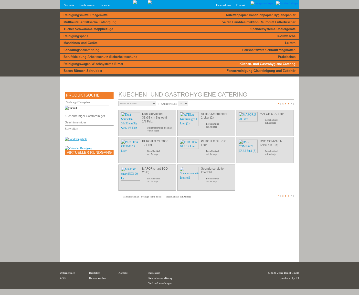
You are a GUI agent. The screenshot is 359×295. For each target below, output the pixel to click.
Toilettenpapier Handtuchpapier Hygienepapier (260, 15)
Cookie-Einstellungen (160, 283)
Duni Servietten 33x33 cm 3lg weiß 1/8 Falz (154, 117)
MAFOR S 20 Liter (272, 114)
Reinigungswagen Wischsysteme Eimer (93, 64)
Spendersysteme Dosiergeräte (273, 29)
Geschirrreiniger (75, 122)
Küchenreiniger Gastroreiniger (85, 116)
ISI (297, 278)
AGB (62, 278)
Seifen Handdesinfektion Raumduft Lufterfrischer (259, 22)
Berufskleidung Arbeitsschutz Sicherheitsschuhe (100, 57)
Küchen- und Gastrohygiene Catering (268, 64)
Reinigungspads (75, 36)
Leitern (290, 43)
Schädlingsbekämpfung (81, 50)
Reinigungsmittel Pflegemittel (85, 15)
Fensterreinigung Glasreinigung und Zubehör (261, 71)
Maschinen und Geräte (80, 43)
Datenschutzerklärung (160, 278)
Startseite (69, 5)
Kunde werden (87, 5)
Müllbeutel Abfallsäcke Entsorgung (89, 22)
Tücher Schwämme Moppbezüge (88, 29)
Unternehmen (67, 272)
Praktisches (287, 57)
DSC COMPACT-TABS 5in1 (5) (271, 143)
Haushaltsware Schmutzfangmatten (269, 50)
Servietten (71, 129)
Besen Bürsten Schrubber (82, 71)
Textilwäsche (286, 36)
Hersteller (105, 5)
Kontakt (240, 5)
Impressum (154, 272)
